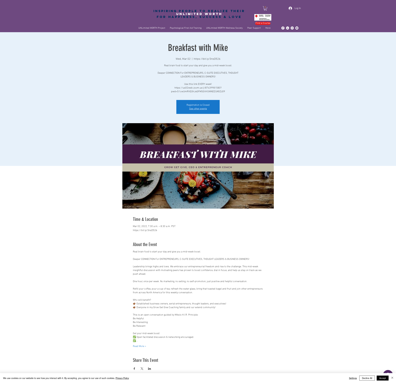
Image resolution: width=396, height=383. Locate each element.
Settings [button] (353, 378)
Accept (382, 378)
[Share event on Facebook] (134, 368)
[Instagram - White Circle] (292, 28)
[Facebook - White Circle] (282, 28)
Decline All (367, 378)
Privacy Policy (122, 378)
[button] (265, 8)
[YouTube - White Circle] (296, 28)
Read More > (139, 346)
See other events (198, 108)
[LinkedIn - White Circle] (287, 28)
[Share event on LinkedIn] (149, 368)
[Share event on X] (141, 368)
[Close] (392, 378)
